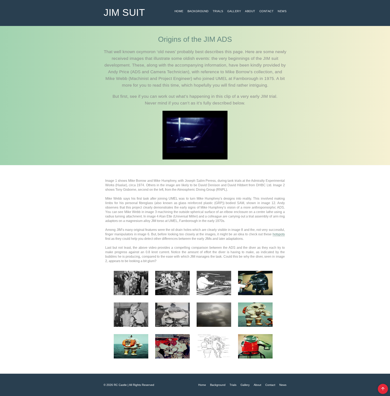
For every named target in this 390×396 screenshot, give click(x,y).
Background (198, 11)
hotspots (279, 234)
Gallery (234, 11)
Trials (218, 11)
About (250, 11)
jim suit (124, 12)
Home (178, 11)
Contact (266, 11)
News (282, 11)
